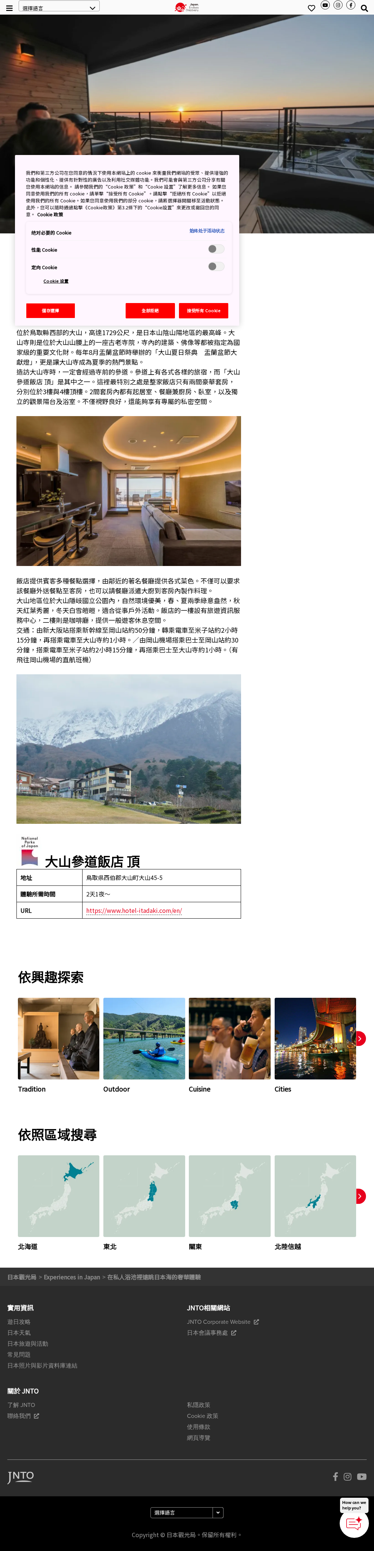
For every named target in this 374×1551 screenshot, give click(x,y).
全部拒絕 (150, 310)
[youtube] (362, 1478)
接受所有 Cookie (203, 310)
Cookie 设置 (55, 281)
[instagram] (347, 1478)
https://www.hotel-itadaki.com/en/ (134, 910)
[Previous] (9, 1045)
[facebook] (335, 1478)
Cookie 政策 (50, 214)
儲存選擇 (50, 310)
